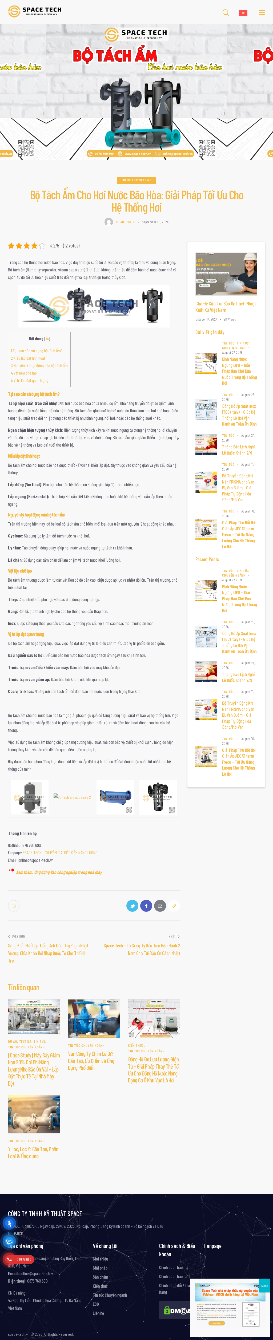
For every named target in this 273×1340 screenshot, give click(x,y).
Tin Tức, (229, 343)
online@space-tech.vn (37, 1273)
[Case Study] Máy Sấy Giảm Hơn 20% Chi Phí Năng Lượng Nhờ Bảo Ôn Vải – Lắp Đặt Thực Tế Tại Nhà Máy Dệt (34, 1069)
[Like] (14, 905)
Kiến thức (136, 1045)
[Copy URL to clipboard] (174, 906)
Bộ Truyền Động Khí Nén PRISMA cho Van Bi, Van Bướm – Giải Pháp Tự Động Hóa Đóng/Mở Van (238, 487)
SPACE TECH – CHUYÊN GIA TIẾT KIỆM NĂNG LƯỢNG (60, 852)
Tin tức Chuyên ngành (136, 180)
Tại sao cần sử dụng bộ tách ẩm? (36, 350)
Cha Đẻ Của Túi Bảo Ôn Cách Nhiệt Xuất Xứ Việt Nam (225, 306)
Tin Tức (40, 1041)
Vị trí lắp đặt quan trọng (29, 380)
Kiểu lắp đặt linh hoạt (28, 357)
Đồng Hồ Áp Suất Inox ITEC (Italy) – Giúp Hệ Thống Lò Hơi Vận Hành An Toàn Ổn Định (239, 415)
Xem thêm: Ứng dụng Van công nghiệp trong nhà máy (59, 872)
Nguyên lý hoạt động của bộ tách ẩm (39, 365)
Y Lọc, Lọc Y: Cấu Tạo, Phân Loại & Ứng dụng (33, 1152)
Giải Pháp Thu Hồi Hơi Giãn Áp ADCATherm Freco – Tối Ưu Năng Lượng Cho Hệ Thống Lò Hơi (238, 534)
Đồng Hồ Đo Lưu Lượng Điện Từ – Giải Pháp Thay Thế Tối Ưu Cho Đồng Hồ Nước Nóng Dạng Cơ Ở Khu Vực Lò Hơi (154, 1069)
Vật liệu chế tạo (24, 372)
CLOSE (264, 1285)
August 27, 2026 (232, 352)
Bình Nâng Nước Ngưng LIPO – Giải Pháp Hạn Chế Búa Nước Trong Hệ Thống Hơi (239, 371)
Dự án (12, 1041)
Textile (25, 1041)
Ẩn (47, 338)
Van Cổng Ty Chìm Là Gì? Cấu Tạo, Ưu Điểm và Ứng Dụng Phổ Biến (91, 1060)
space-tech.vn (19, 1334)
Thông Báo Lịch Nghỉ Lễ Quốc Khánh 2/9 (238, 450)
